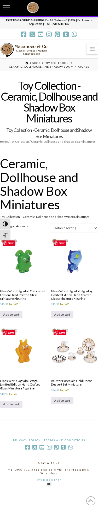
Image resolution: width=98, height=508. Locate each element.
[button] (92, 48)
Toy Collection (19, 141)
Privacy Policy (27, 440)
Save (11, 243)
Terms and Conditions (64, 440)
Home (4, 141)
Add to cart (11, 314)
